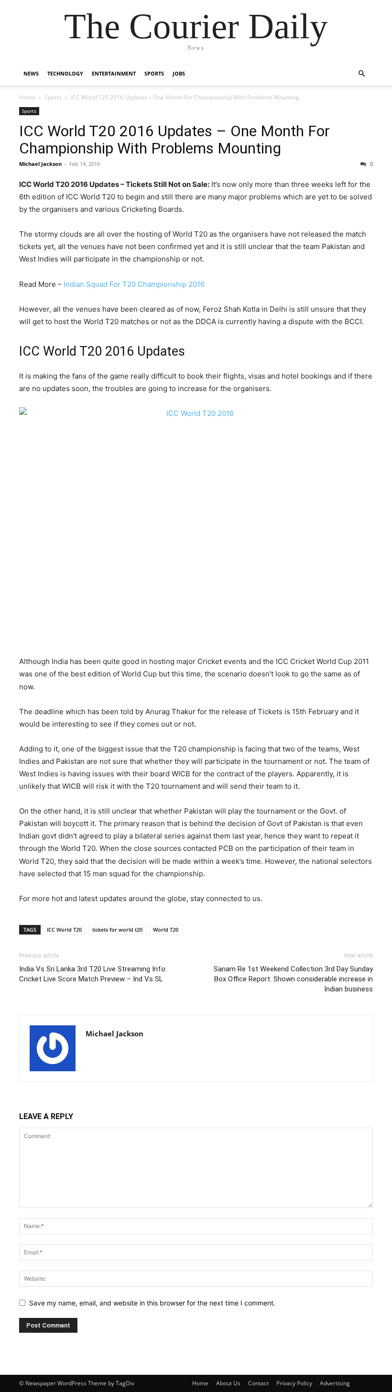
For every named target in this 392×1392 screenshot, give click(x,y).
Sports (154, 73)
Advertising (335, 1383)
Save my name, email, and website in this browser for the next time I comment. (152, 1303)
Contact (258, 1383)
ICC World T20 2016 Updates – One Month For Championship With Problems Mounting (174, 139)
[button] (361, 73)
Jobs (179, 73)
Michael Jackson (40, 163)
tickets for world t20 (117, 929)
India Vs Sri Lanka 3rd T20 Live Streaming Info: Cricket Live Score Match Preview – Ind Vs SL (93, 974)
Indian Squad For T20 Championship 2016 (134, 284)
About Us (228, 1383)
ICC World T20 (64, 929)
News (31, 73)
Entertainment (114, 73)
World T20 (165, 929)
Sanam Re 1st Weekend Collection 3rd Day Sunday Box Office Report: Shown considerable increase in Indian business (293, 979)
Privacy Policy (294, 1383)
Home (27, 97)
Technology (65, 73)
